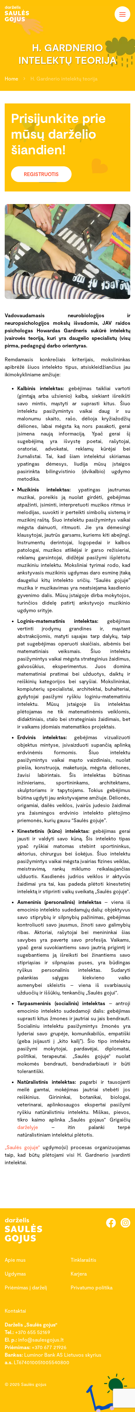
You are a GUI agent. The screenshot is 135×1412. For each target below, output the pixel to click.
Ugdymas (15, 1273)
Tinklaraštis (83, 1260)
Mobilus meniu (122, 14)
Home (11, 78)
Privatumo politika (91, 1287)
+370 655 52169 (32, 1332)
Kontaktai (15, 1311)
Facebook (111, 1222)
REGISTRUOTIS (41, 174)
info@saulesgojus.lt (41, 1340)
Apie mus (15, 1260)
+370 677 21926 (49, 1347)
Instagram (125, 1222)
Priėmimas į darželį (26, 1287)
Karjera (79, 1273)
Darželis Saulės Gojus (23, 14)
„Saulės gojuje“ (22, 1147)
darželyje (27, 1127)
